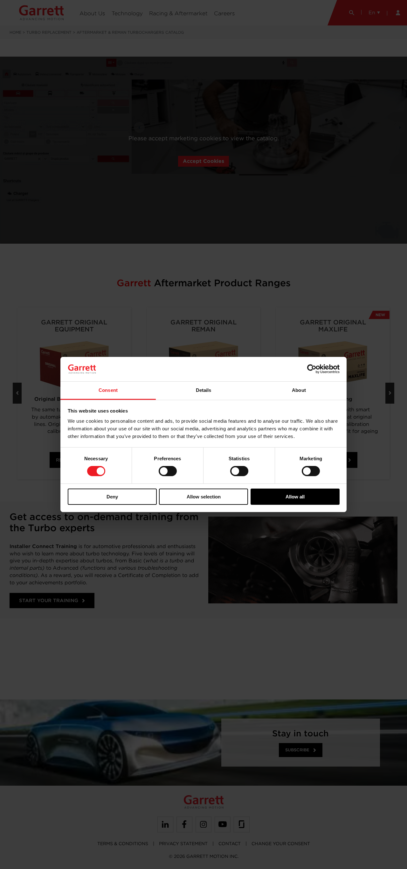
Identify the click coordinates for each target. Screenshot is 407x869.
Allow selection (204, 496)
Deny (112, 496)
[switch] (168, 471)
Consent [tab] (108, 390)
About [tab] (299, 390)
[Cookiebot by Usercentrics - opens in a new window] (312, 369)
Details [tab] (203, 390)
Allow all (295, 496)
